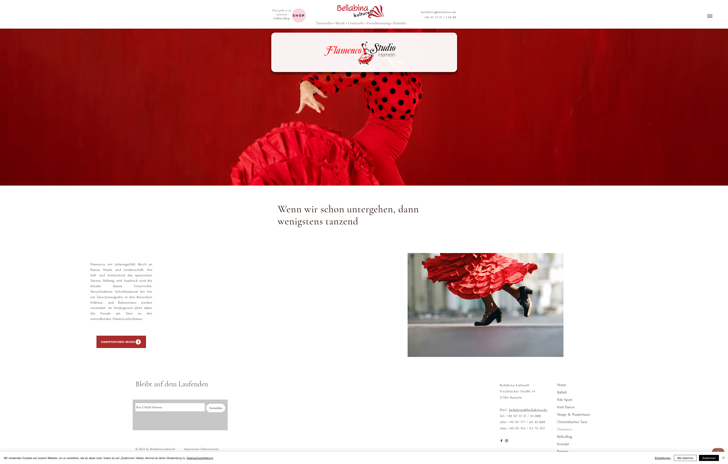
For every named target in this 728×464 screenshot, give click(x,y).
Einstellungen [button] (663, 458)
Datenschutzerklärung (200, 458)
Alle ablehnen (685, 458)
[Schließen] (723, 458)
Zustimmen (709, 458)
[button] (719, 408)
